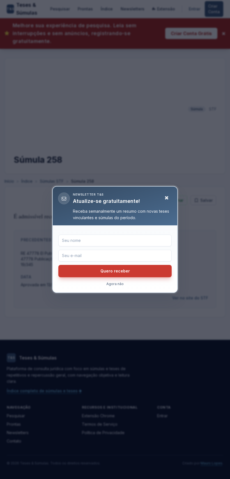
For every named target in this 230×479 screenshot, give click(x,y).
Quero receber (115, 271)
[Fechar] (167, 198)
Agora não (115, 284)
